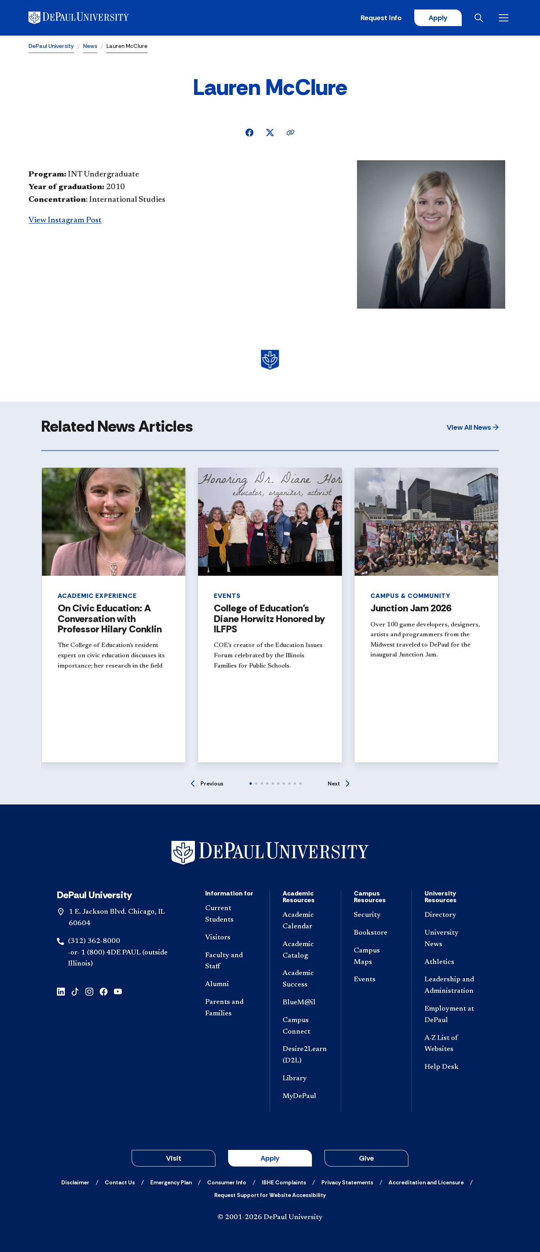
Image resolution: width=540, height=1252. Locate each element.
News (90, 45)
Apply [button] (270, 1158)
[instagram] (89, 991)
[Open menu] (505, 17)
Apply (438, 18)
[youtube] (118, 991)
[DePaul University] (90, 17)
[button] (473, 427)
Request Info (381, 18)
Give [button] (366, 1158)
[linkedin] (61, 991)
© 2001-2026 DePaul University (270, 1217)
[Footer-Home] (270, 853)
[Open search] (480, 17)
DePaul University (51, 45)
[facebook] (104, 991)
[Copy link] (291, 133)
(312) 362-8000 (94, 941)
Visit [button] (173, 1158)
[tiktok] (75, 991)
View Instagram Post (65, 220)
